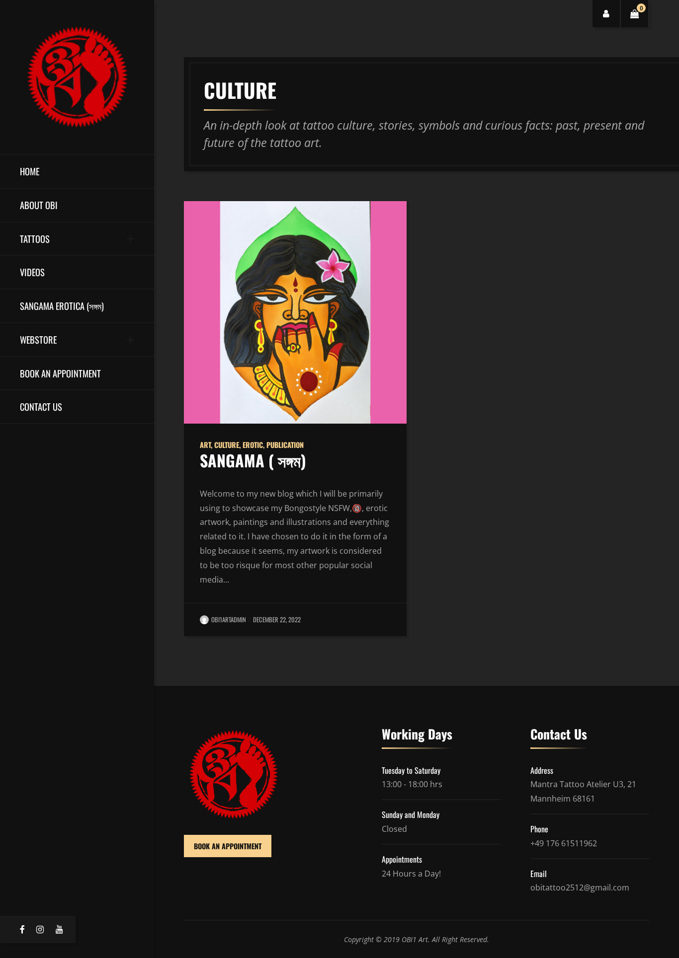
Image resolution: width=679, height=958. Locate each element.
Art (205, 445)
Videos (32, 272)
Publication (285, 445)
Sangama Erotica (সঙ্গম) (62, 305)
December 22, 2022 (277, 619)
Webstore (38, 339)
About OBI (39, 205)
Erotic (253, 445)
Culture (226, 445)
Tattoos (35, 238)
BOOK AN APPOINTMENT (227, 846)
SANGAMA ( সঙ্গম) (253, 460)
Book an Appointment (60, 373)
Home (29, 171)
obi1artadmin (228, 619)
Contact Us (41, 406)
